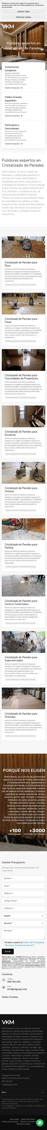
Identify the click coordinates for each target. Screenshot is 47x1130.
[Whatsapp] (39, 1122)
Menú (4, 1092)
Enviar (8, 951)
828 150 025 (7, 1081)
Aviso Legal (14, 1119)
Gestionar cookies (23, 17)
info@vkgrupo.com (9, 1084)
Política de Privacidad (32, 942)
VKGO (13, 957)
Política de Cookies (28, 1119)
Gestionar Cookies (23, 1124)
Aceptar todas (23, 11)
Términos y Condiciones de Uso (19, 945)
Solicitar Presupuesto (12, 88)
